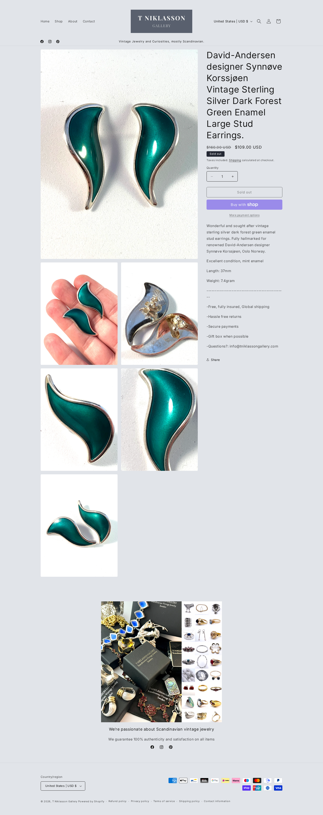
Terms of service (164, 801)
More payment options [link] (244, 215)
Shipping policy (189, 801)
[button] (259, 21)
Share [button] (215, 360)
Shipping (235, 160)
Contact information (217, 801)
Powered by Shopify (91, 801)
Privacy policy (140, 801)
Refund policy (118, 801)
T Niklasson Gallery (64, 801)
